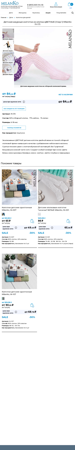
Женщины (22, 13)
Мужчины (36, 13)
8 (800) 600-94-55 (35, 5)
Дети (11, 13)
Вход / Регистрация (56, 6)
